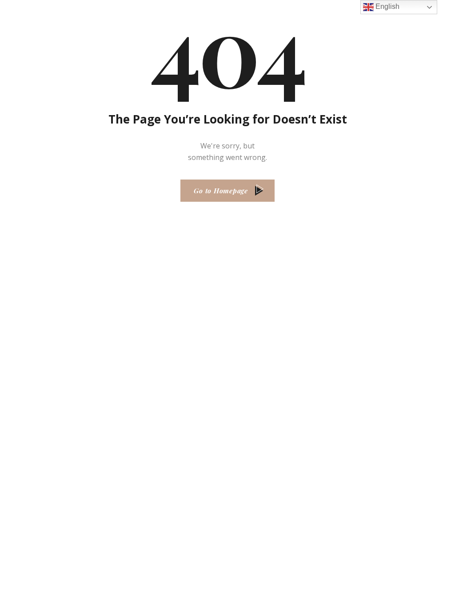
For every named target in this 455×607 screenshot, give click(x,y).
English (386, 6)
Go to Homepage (221, 190)
